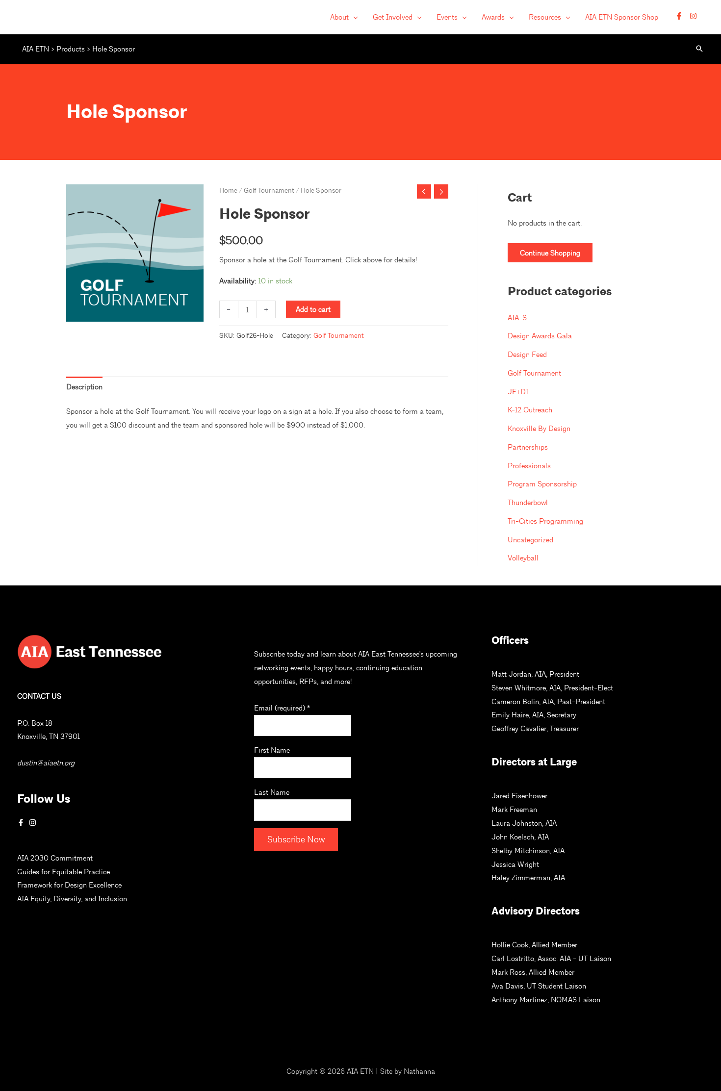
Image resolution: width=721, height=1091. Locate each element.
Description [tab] (84, 386)
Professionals (529, 465)
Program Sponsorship (542, 483)
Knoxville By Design (539, 428)
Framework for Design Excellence (69, 884)
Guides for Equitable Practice (63, 871)
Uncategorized (530, 539)
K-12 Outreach (530, 409)
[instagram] (694, 16)
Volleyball (523, 557)
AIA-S (517, 317)
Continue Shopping (550, 252)
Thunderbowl (528, 502)
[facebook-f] (681, 16)
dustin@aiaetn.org (46, 762)
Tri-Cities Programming (545, 521)
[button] (353, 17)
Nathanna (419, 1071)
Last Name (271, 792)
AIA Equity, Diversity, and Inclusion (72, 898)
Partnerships (528, 447)
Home (228, 190)
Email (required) (282, 707)
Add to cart (313, 309)
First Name (272, 750)
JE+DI (518, 391)
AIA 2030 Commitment (55, 858)
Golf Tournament (269, 190)
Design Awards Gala (540, 335)
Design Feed (527, 354)
